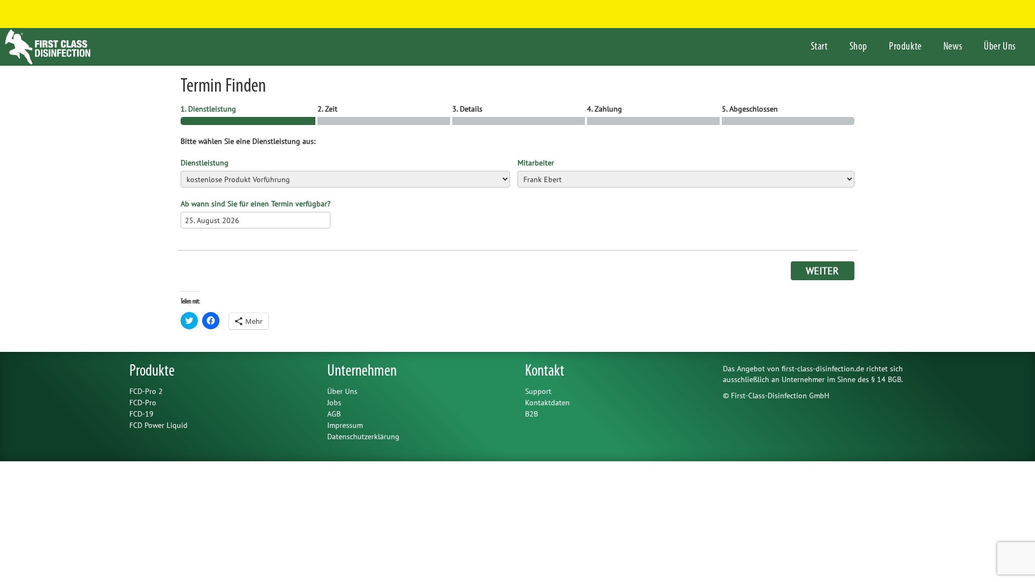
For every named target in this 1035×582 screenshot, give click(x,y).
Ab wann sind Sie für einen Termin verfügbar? (255, 204)
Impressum (345, 425)
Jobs (334, 402)
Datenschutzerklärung (363, 436)
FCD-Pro (142, 402)
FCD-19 (141, 414)
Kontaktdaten (547, 402)
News (952, 46)
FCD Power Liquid (158, 425)
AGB (334, 414)
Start (819, 46)
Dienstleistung (205, 163)
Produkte (905, 46)
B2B (531, 414)
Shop (858, 46)
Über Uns (1000, 46)
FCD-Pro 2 (146, 391)
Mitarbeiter (536, 163)
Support (538, 391)
